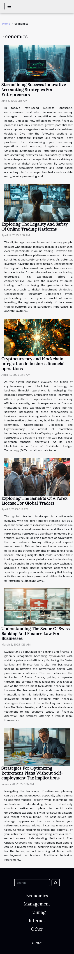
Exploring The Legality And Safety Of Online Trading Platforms (34, 226)
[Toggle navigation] (9, 6)
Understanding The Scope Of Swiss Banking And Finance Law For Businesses (35, 633)
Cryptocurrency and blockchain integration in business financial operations (33, 363)
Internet (37, 920)
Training (37, 912)
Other (37, 929)
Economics (37, 896)
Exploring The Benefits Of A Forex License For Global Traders (34, 501)
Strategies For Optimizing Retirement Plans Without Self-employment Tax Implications (32, 773)
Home (6, 23)
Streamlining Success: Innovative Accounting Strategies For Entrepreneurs (33, 89)
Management (37, 904)
